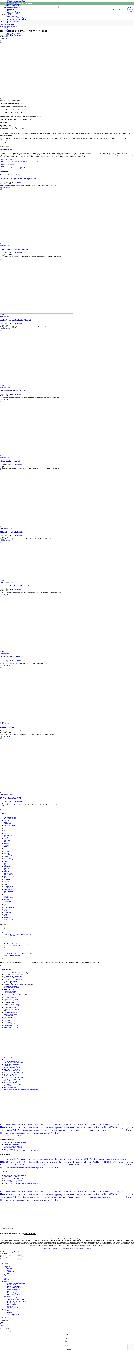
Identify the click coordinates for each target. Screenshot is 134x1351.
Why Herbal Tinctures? (10, 1087)
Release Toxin (72, 1130)
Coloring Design (8, 835)
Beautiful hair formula (10, 1007)
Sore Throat (90, 1130)
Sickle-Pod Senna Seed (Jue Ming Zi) (14, 249)
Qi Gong (6, 899)
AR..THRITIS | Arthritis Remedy (13, 1077)
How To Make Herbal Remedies (16, 6)
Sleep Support (82, 1130)
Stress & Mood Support (104, 1130)
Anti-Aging (7, 828)
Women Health (8, 921)
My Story (10, 30)
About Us (6, 820)
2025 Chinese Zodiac (13, 33)
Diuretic (100, 1124)
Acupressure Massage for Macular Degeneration (18, 179)
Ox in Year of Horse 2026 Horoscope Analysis (17, 944)
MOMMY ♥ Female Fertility (12, 1067)
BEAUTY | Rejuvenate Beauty (13, 1074)
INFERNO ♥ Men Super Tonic (13, 1066)
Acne (5, 822)
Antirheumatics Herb (13, 1125)
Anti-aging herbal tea (10, 997)
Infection (6, 881)
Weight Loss (7, 917)
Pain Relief (18, 1130)
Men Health (7, 888)
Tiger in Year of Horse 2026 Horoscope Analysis (18, 953)
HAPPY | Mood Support (11, 1076)
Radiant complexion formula (12, 1004)
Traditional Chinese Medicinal (16, 1)
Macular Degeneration (33, 161)
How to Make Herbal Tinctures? (13, 1086)
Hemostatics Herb (15, 1128)
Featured (6, 853)
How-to (6, 878)
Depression (7, 840)
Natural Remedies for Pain (15, 7)
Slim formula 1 (8, 1019)
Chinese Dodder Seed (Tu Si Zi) (11, 532)
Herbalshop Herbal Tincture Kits (13, 1058)
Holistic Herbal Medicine (14, 4)
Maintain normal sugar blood (12, 987)
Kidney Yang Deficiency (122, 1128)
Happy (6, 865)
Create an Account (5, 1332)
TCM (5, 911)
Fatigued (6, 851)
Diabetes (6, 843)
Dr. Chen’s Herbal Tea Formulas (16, 9)
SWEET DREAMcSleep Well (12, 1079)
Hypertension (42, 1127)
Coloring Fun (11, 34)
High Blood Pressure (10, 876)
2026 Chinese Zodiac (10, 818)
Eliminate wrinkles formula (11, 1006)
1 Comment (16, 936)
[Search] (124, 9)
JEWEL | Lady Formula (10, 1082)
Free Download (8, 860)
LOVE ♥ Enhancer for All (11, 1061)
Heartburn (6, 868)
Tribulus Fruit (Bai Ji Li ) (9, 727)
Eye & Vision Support (20, 161)
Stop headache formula (10, 1012)
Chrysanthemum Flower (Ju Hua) (13, 391)
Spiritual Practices (9, 907)
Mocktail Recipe (8, 889)
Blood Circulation (49, 1124)
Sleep (5, 904)
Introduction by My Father (11, 981)
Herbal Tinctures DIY (13, 12)
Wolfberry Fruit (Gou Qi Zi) (10, 798)
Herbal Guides (11, 2)
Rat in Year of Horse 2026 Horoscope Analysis (17, 934)
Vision (23, 175)
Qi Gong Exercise (12, 26)
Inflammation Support (82, 1127)
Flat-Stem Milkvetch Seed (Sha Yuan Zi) (15, 586)
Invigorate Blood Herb (104, 1127)
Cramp (6, 838)
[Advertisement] (15, 1042)
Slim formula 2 (8, 1020)
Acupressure (3, 175)
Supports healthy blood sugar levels (117, 1130)
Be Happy (10, 31)
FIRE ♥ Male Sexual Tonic (11, 1064)
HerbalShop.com (19, 1252)
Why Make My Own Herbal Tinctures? (15, 1142)
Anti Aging (3, 1124)
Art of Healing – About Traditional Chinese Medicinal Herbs (21, 1089)
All (4, 1059)
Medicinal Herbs (5, 245)
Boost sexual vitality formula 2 (12, 1027)
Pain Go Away (11, 23)
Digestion (6, 845)
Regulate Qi (48, 1130)
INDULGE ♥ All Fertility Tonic (13, 1071)
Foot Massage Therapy (14, 21)
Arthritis (6, 832)
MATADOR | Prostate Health (12, 1084)
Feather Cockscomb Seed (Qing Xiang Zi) (15, 320)
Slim (5, 906)
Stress (5, 909)
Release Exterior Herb (59, 1130)
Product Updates (8, 898)
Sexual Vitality (8, 901)
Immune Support (53, 1128)
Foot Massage (8, 858)
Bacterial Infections (41, 1124)
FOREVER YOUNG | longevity (13, 1072)
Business (9, 1268)
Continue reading (5, 187)
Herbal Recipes (8, 873)
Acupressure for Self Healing (15, 18)
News (5, 893)
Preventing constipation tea (11, 986)
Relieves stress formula (10, 1014)
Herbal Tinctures (8, 874)
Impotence (7, 879)
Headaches (7, 866)
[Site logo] (67, 13)
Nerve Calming (6, 1130)
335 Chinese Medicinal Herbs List (13, 974)
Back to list (3, 166)
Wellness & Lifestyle (10, 919)
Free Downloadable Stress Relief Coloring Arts (17, 973)
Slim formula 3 (8, 1022)
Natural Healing (15, 175)
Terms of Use (56, 1248)
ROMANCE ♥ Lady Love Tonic (13, 1062)
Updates (9, 1273)
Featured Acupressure (10, 855)
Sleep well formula (9, 1015)
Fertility (6, 856)
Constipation (7, 837)
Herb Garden (7, 871)
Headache (5, 1127)
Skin (5, 902)
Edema (112, 1124)
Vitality (6, 916)
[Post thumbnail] (7, 932)
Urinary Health (47, 1133)
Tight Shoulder (8, 912)
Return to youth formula (11, 1001)
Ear (5, 848)
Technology (10, 1271)
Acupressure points (12, 16)
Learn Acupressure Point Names (16, 19)
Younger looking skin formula (12, 999)
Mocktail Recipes (12, 11)
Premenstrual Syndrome (31, 1130)
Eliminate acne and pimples (11, 1009)
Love (1, 528)
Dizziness (107, 1124)
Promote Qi (40, 1130)
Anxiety (6, 830)
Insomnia (6, 883)
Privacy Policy (47, 1248)
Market (9, 1270)
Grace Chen (18, 182)
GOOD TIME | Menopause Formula (14, 1081)
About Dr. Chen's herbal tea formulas (14, 979)
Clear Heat (58, 1124)
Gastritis (6, 861)
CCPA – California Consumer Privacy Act (73, 1248)
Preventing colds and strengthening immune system (18, 984)
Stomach (96, 1130)
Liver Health (130, 1127)
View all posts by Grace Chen (8, 159)
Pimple (6, 896)
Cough (73, 1124)
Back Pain (7, 833)
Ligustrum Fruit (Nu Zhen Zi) (11, 657)
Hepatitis (6, 870)
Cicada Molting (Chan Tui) (10, 461)
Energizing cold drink (10, 991)
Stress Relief (10, 24)
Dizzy (5, 846)
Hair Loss (6, 863)
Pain (5, 894)
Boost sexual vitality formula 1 (12, 1025)
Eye (9, 175)
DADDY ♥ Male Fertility (11, 1069)
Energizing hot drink (9, 992)
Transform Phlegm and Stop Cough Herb (28, 1133)
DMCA (89, 1248)
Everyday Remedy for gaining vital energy (16, 994)
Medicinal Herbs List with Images (13, 976)
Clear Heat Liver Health (7, 161)
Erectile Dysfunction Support (121, 1124)
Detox (5, 842)
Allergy (6, 827)
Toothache (9, 1133)
